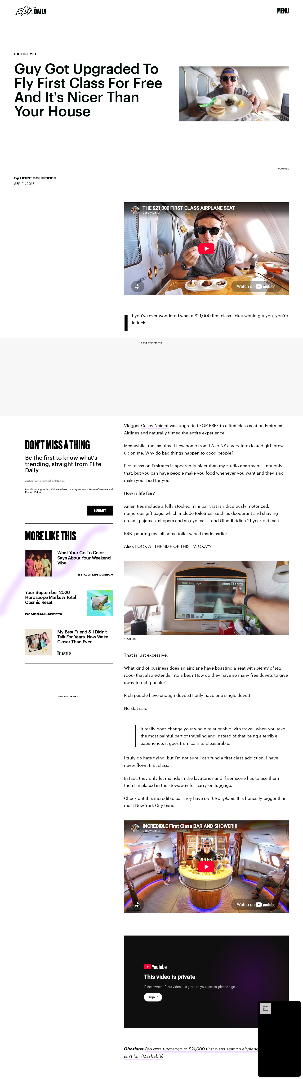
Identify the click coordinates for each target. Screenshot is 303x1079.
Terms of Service (98, 489)
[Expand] (263, 1005)
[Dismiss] (295, 1005)
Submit (100, 510)
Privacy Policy (33, 491)
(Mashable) (151, 1056)
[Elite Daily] (31, 11)
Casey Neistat (155, 425)
